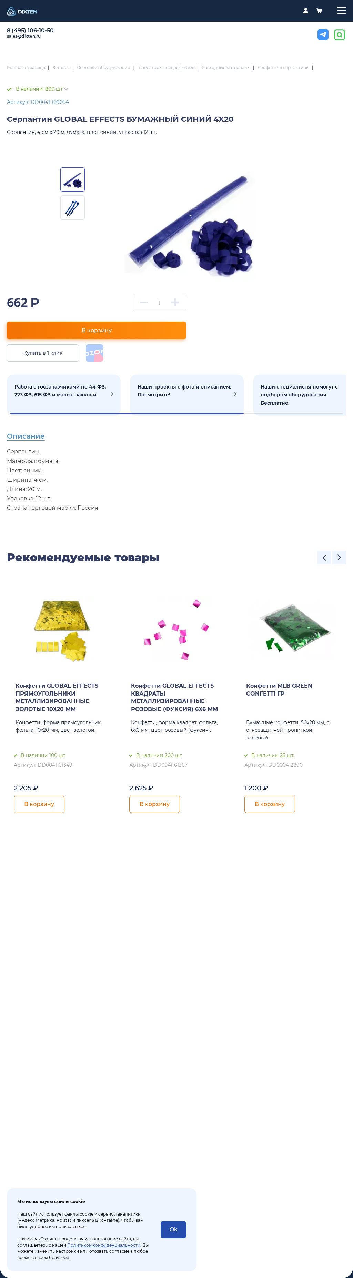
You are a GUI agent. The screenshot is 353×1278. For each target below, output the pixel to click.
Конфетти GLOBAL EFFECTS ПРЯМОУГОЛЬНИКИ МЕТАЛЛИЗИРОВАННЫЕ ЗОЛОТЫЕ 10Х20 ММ (57, 697)
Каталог (61, 67)
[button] (324, 557)
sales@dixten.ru (24, 36)
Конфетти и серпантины (283, 67)
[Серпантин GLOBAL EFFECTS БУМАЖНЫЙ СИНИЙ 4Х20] (190, 221)
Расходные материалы (226, 67)
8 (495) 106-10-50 (30, 30)
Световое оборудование (103, 67)
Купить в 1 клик (42, 353)
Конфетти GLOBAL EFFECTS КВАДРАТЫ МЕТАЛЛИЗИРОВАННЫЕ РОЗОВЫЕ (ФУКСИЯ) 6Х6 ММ (174, 697)
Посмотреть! (187, 395)
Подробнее (64, 395)
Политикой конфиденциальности (103, 1245)
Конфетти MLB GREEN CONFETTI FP (279, 689)
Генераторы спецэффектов (165, 67)
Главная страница (26, 67)
